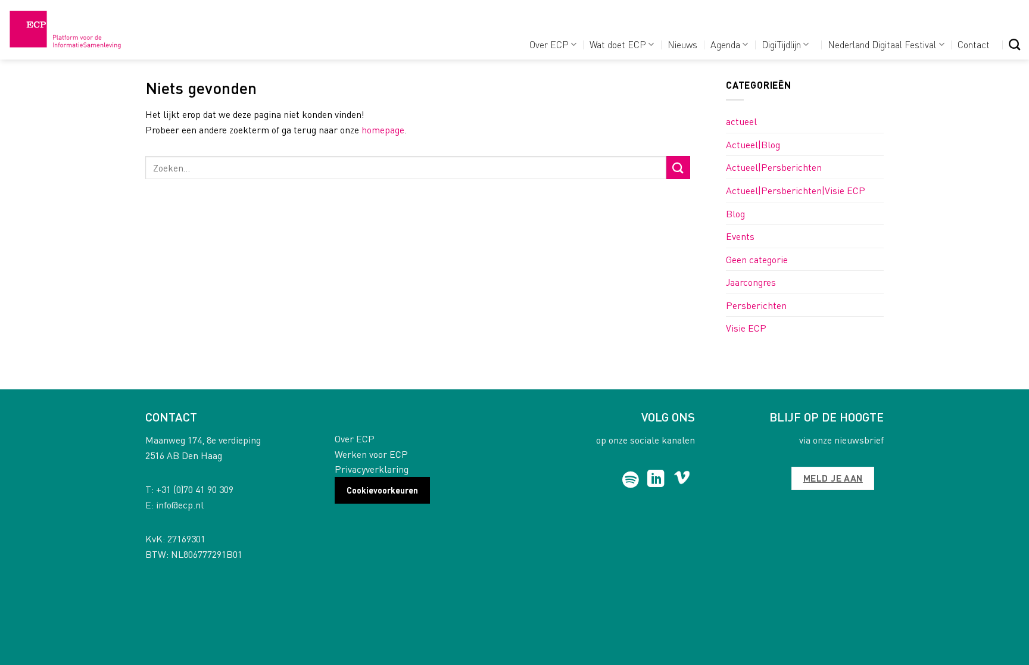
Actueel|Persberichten (774, 167)
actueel (741, 121)
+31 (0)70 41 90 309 (194, 489)
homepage (382, 129)
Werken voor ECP (371, 454)
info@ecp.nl (180, 504)
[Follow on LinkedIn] (656, 479)
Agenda (725, 44)
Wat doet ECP (618, 44)
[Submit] (678, 167)
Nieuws (682, 44)
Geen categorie (757, 259)
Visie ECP (746, 327)
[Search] (1014, 44)
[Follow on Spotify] (631, 479)
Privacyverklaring (372, 469)
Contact (974, 44)
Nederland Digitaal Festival (882, 44)
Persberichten (756, 305)
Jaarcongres (751, 282)
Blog (735, 213)
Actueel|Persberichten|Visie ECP (795, 190)
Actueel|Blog (753, 144)
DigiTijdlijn (781, 44)
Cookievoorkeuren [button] (382, 490)
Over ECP (549, 44)
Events (740, 236)
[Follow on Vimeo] (682, 479)
